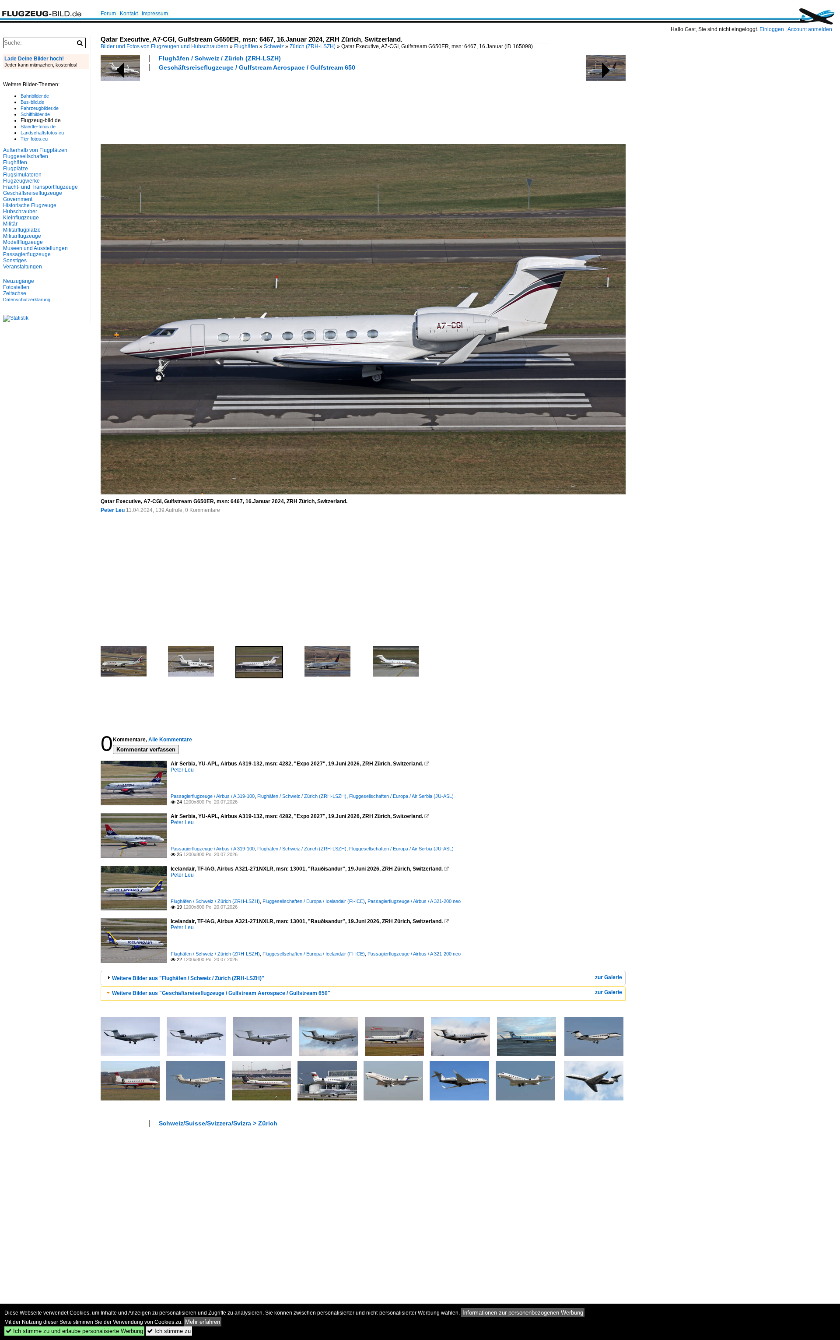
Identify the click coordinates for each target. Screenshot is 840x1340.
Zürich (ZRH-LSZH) (313, 46)
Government (17, 199)
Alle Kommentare (170, 740)
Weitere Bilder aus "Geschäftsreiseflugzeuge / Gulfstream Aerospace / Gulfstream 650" (221, 993)
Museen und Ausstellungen (35, 248)
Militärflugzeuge (22, 236)
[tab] (363, 978)
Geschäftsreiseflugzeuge (32, 193)
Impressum (155, 14)
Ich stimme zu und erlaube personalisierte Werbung (74, 1331)
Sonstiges (15, 260)
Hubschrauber (20, 211)
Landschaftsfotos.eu (42, 132)
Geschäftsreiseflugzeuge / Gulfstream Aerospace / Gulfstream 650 (257, 67)
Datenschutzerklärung (26, 299)
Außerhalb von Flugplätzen (35, 150)
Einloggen (772, 29)
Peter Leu (113, 510)
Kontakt (129, 14)
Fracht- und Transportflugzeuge (40, 187)
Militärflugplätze (22, 230)
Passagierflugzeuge (27, 254)
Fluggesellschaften (25, 156)
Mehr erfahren (202, 1322)
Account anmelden (810, 29)
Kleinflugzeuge (21, 218)
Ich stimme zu (169, 1331)
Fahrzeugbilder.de (40, 108)
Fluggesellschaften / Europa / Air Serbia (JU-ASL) (401, 796)
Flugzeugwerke (21, 181)
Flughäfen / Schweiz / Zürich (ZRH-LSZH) (220, 58)
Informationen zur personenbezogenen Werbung (522, 1312)
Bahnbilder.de (35, 96)
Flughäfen (246, 46)
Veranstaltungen (22, 267)
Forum (108, 14)
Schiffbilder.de (35, 114)
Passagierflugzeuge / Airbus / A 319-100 (213, 796)
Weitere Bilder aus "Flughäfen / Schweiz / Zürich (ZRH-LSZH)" (188, 978)
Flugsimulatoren (22, 175)
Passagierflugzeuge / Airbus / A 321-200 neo (414, 901)
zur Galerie (608, 977)
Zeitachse (14, 293)
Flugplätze (15, 169)
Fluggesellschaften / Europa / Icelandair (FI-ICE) (313, 901)
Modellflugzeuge (23, 242)
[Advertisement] (260, 106)
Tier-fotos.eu (34, 138)
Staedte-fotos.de (38, 126)
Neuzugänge (18, 281)
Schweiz (274, 46)
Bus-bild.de (32, 102)
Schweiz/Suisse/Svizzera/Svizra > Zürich (218, 1123)
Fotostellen (16, 287)
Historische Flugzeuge (29, 205)
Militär (10, 224)
